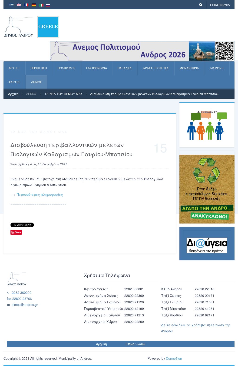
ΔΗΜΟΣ (36, 82)
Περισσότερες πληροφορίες (40, 194)
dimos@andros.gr (25, 304)
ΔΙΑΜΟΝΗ (217, 68)
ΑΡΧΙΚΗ (14, 68)
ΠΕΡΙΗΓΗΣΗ (39, 68)
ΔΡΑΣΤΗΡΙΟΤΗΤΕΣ (156, 68)
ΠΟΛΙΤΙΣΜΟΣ (66, 68)
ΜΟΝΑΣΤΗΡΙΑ (189, 68)
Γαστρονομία (96, 68)
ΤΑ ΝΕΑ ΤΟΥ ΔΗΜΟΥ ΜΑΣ (64, 94)
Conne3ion (174, 358)
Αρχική (13, 94)
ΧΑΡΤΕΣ (14, 82)
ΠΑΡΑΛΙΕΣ (125, 68)
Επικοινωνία (135, 344)
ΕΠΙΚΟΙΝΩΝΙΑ (220, 5)
